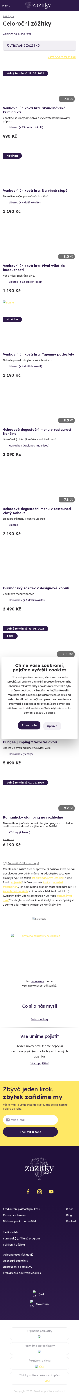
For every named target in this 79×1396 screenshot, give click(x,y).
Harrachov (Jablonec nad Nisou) (29, 445)
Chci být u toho (30, 1132)
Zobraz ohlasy (39, 1019)
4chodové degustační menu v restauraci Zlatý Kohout (37, 511)
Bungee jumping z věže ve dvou (30, 742)
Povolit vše (29, 725)
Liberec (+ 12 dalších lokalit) (26, 281)
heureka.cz (37, 981)
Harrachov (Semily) (21, 754)
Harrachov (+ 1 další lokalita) (27, 600)
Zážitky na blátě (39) (17, 34)
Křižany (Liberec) (19, 832)
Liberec (13, 525)
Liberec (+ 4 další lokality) (25, 202)
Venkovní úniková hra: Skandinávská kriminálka (34, 110)
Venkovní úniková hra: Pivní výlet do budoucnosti (34, 268)
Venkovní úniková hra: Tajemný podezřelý (38, 354)
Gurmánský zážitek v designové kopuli (36, 588)
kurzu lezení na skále (15, 891)
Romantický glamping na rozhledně (33, 817)
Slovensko (42, 1304)
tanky (46, 882)
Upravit (52, 726)
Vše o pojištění (39, 1063)
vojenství (16, 882)
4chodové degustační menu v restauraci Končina (37, 431)
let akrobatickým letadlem (48, 878)
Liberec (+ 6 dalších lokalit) (25, 366)
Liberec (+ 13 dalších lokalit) (26, 127)
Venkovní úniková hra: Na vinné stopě (35, 190)
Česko (42, 1294)
